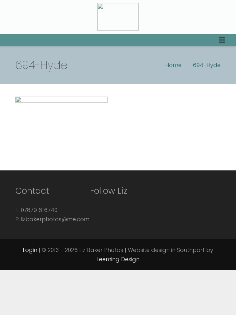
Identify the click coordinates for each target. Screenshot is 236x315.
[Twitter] (114, 204)
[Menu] (222, 40)
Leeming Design (118, 259)
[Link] (118, 17)
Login (30, 250)
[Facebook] (97, 204)
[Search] (10, 40)
